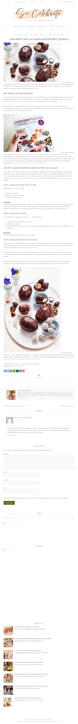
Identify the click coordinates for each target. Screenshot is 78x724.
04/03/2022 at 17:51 (19, 419)
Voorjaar (49, 34)
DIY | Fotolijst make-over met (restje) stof (28, 650)
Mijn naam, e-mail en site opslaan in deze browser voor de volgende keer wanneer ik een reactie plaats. (36, 498)
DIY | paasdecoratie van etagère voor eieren (29, 662)
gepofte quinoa (26, 222)
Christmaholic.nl (22, 397)
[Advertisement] (39, 609)
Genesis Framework (43, 721)
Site (5, 488)
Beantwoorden (11, 435)
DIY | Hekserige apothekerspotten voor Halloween (31, 686)
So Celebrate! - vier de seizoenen (39, 14)
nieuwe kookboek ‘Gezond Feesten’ (18, 101)
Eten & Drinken (18, 34)
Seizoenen (42, 34)
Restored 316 (49, 719)
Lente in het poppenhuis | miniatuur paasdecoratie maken (33, 638)
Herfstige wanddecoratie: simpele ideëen (28, 698)
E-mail (6, 480)
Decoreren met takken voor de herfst (27, 626)
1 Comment (39, 377)
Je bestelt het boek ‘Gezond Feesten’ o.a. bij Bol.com (29, 163)
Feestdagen (26, 34)
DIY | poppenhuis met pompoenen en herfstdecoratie (31, 674)
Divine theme (40, 719)
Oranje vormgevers (17, 366)
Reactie (6, 454)
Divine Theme (32, 721)
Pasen (31, 34)
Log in (59, 721)
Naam (6, 472)
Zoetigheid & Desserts (58, 34)
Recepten (36, 34)
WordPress (53, 721)
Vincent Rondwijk (20, 417)
